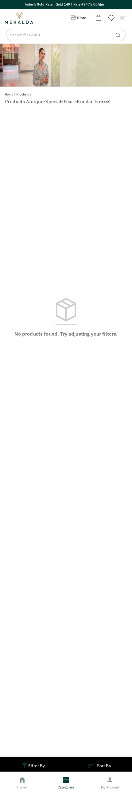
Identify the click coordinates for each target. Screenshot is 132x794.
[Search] (118, 35)
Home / (10, 94)
